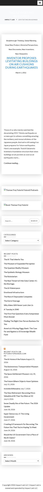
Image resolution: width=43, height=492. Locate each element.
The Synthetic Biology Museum (16, 272)
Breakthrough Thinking (15, 41)
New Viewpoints (21, 54)
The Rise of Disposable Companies (18, 296)
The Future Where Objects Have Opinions (21, 381)
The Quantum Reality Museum (16, 268)
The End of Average (12, 301)
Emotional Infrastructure (14, 292)
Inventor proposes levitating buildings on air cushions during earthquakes (21, 63)
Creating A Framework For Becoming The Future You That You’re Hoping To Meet (21, 425)
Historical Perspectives (29, 45)
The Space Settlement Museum (16, 374)
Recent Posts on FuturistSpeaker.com (15, 353)
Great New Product (12, 45)
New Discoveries (15, 49)
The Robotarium (10, 276)
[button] (39, 3)
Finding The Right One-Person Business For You (21, 322)
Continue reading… (12, 163)
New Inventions (28, 49)
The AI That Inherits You (14, 259)
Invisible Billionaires (12, 388)
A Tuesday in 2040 (11, 309)
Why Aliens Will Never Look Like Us (18, 305)
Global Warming (30, 41)
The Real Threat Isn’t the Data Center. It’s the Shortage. (20, 282)
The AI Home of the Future (15, 359)
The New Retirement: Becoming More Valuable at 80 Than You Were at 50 (19, 394)
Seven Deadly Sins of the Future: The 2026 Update (21, 404)
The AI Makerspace (12, 288)
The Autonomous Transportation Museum (21, 366)
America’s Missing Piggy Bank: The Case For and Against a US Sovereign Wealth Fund (20, 331)
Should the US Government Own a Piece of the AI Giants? (21, 436)
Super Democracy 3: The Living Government (16, 415)
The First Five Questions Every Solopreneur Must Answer (21, 315)
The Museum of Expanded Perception (19, 263)
